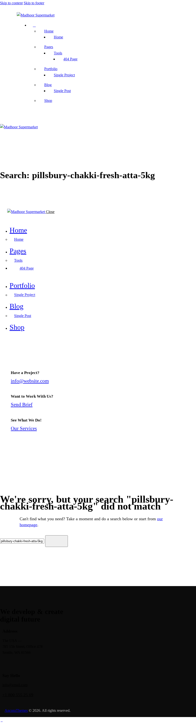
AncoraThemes (16, 710)
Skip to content (11, 3)
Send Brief (22, 404)
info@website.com (30, 381)
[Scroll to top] (1, 720)
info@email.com (14, 685)
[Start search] (56, 541)
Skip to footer (34, 3)
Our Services (24, 428)
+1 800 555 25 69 (17, 694)
